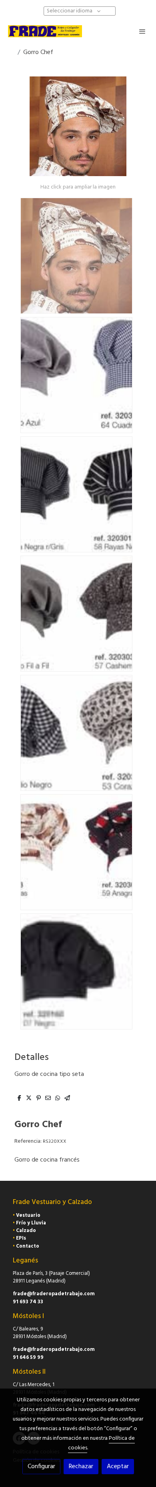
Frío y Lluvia (31, 1223)
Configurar (41, 1466)
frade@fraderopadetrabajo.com (54, 1294)
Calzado (26, 1230)
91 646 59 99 (28, 1357)
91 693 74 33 (28, 1302)
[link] (45, 31)
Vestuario (28, 1215)
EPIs (21, 1238)
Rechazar (81, 1466)
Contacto (27, 1246)
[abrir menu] (142, 31)
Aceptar (118, 1466)
